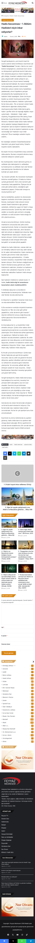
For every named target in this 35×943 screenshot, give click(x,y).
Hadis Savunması (19, 16)
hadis (11, 444)
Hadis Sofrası (7, 678)
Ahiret (4, 741)
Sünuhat (5, 669)
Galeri (3, 831)
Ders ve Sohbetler (7, 837)
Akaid (11, 16)
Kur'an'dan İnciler (8, 713)
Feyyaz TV (4, 815)
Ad (2, 627)
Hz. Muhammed (9, 732)
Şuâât (4, 672)
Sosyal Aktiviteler (7, 834)
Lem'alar (5, 684)
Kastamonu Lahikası (9, 710)
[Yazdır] (5, 458)
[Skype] (14, 454)
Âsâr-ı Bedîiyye (7, 706)
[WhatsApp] (19, 454)
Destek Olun (5, 818)
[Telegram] (24, 454)
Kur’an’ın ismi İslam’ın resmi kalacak (11, 870)
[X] (10, 454)
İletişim (3, 825)
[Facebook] (5, 454)
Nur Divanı (4, 849)
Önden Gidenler (6, 840)
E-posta (4, 636)
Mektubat (6, 691)
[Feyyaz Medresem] (18, 2)
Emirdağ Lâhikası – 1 (9, 665)
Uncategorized (7, 738)
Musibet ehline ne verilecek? (9, 877)
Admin (5, 36)
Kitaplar (3, 828)
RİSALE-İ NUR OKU (7, 852)
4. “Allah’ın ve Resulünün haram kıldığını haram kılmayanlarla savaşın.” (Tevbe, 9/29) (9, 555)
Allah (5, 725)
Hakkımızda (5, 822)
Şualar (5, 700)
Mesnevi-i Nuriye (8, 697)
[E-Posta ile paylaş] (28, 454)
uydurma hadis (28, 444)
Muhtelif (5, 719)
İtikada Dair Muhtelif (9, 729)
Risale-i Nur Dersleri (9, 716)
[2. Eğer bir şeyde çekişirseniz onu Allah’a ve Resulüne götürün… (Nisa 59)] (9, 523)
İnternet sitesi (5, 644)
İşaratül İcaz (6, 703)
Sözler (5, 681)
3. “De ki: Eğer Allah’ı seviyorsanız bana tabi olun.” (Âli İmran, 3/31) (25, 531)
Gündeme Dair (7, 694)
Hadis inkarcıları (18, 444)
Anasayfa (6, 16)
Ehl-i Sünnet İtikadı (8, 688)
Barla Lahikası (7, 675)
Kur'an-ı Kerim (7, 735)
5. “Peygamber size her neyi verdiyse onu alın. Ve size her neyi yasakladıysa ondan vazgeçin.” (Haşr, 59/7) (26, 555)
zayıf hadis (5, 447)
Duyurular (4, 843)
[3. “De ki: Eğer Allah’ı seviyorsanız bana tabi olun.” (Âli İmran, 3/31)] (26, 523)
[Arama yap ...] (33, 3)
